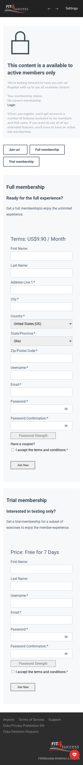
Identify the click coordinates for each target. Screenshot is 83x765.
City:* (15, 299)
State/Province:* (23, 333)
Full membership (47, 149)
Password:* (19, 401)
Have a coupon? (23, 444)
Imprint (8, 719)
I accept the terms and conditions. (41, 450)
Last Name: (19, 265)
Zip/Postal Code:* (24, 351)
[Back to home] (16, 8)
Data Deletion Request (21, 731)
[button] (71, 8)
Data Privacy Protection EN (23, 725)
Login (11, 105)
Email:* (16, 384)
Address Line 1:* (23, 282)
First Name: (19, 249)
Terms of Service (31, 719)
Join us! (15, 149)
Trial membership (21, 161)
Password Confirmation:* (29, 418)
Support (55, 719)
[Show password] (66, 409)
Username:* (19, 368)
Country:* (18, 316)
